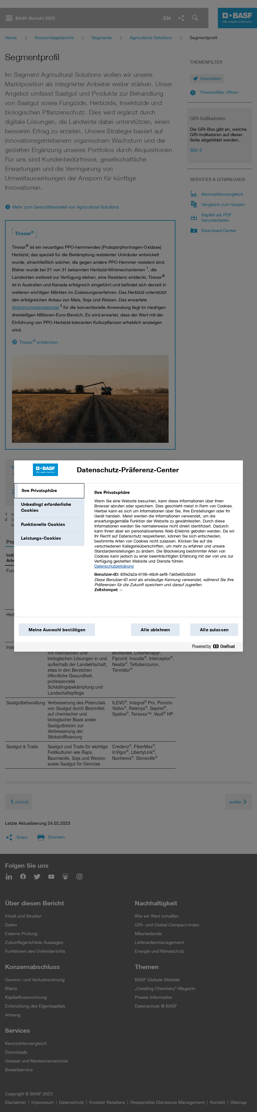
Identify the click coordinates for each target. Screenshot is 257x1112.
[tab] (49, 491)
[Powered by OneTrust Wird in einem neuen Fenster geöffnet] (216, 648)
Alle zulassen (214, 630)
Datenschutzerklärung (114, 566)
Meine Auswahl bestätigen (57, 630)
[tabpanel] (166, 545)
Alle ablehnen (155, 630)
